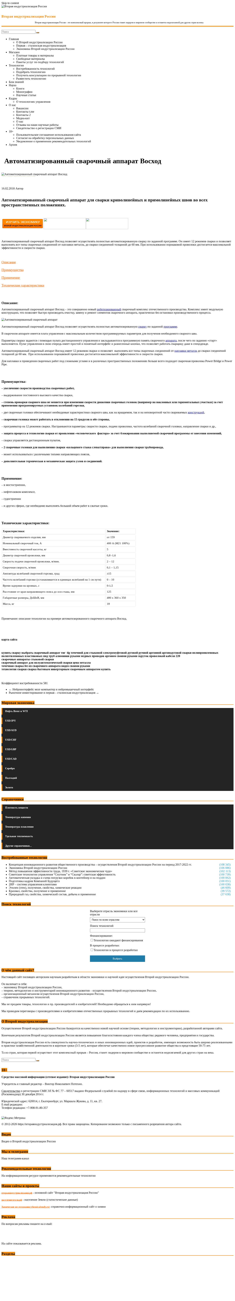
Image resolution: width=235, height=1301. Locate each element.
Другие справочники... (18, 845)
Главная (14, 39)
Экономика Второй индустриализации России (45, 48)
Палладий (11, 778)
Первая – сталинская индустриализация (41, 45)
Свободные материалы (30, 58)
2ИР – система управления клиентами (33, 884)
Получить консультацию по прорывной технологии (48, 75)
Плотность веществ (16, 807)
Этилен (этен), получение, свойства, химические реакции (45, 887)
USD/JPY (10, 720)
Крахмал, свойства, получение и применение (37, 891)
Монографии (24, 91)
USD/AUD (11, 730)
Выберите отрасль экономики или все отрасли (114, 913)
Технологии (16, 65)
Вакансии (22, 108)
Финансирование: (101, 935)
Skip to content (10, 3)
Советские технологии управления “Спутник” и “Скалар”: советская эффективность (62, 874)
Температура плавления (19, 826)
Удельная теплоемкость (19, 836)
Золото (9, 787)
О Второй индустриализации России (39, 42)
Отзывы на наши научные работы (37, 124)
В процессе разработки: (105, 945)
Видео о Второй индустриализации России (28, 1141)
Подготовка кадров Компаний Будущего (34, 881)
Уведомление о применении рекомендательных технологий (53, 141)
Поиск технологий (101, 925)
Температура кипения (18, 817)
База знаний (16, 81)
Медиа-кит (23, 118)
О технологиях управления (33, 101)
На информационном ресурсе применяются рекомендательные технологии (48, 1175)
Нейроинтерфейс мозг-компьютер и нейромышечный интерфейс (51, 689)
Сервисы (7, 1295)
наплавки (180, 350)
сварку (142, 326)
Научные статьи (26, 95)
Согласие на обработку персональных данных (45, 138)
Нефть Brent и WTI (16, 711)
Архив (13, 144)
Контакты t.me (25, 111)
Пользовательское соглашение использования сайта (48, 134)
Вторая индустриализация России (28, 16)
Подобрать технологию (31, 72)
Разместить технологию (31, 78)
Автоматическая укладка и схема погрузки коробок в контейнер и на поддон (57, 877)
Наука (12, 85)
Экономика (9, 1260)
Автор (19, 188)
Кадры (13, 98)
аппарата (171, 340)
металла (192, 350)
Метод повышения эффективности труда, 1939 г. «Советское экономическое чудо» (60, 871)
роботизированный (109, 309)
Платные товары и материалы (35, 55)
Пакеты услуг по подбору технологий (40, 62)
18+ (11, 131)
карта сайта (9, 639)
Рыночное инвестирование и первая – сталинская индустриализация (54, 692)
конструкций (196, 412)
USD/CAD (11, 759)
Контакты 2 (23, 114)
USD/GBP (10, 749)
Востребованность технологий (35, 68)
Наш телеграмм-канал (15, 1158)
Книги (20, 88)
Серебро (10, 768)
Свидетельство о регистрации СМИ (38, 128)
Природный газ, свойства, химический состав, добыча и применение (52, 894)
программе (170, 326)
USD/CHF (11, 739)
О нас (12, 105)
